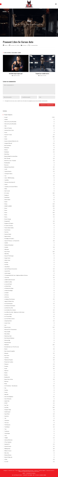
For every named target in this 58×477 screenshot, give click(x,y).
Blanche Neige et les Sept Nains (10, 156)
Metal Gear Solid (7, 336)
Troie (5, 435)
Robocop (6, 381)
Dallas (5, 188)
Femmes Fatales (7, 234)
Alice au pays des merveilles (10, 123)
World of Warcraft (8, 457)
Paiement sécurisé (50, 470)
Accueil (5, 117)
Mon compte (18, 470)
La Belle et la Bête (8, 281)
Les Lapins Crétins (8, 314)
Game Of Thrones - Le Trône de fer (11, 240)
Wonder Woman (7, 455)
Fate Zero (6, 232)
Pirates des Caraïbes (8, 362)
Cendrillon (6, 180)
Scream (5, 392)
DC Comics (6, 193)
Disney (5, 203)
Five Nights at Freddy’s (9, 238)
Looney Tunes (7, 323)
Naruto (5, 349)
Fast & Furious (7, 229)
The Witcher (7, 427)
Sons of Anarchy (7, 398)
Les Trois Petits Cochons (9, 318)
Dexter (5, 201)
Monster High (7, 340)
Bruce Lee (6, 165)
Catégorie (5, 470)
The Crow (6, 422)
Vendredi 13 (7, 444)
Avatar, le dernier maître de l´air (11, 141)
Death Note (6, 197)
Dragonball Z (7, 221)
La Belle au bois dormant (9, 279)
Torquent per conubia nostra (42, 73)
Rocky (5, 383)
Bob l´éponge (7, 158)
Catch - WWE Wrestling (9, 177)
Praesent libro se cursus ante (37, 24)
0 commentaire (34, 45)
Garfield (6, 242)
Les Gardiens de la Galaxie (10, 310)
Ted (5, 418)
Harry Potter (7, 251)
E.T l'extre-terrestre (8, 225)
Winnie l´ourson (7, 450)
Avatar (5, 139)
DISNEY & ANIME (8, 206)
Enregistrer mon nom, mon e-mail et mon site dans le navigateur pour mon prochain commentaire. (26, 100)
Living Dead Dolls (8, 320)
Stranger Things (7, 409)
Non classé (6, 355)
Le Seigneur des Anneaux (9, 299)
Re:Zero (6, 375)
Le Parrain (6, 294)
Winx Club (6, 453)
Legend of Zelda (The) (9, 301)
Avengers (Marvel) (8, 143)
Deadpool (6, 195)
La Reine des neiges (8, 290)
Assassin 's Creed (8, 134)
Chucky (5, 184)
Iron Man (6, 264)
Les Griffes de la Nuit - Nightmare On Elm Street (14, 312)
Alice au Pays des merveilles (10, 121)
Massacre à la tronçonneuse (10, 329)
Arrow (5, 132)
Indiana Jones (7, 260)
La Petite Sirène (7, 286)
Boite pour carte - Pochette (10, 160)
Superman (6, 416)
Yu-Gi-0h (6, 461)
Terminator (6, 420)
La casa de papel (8, 284)
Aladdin (6, 119)
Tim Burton (6, 431)
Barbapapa (6, 147)
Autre (5, 136)
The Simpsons (7, 424)
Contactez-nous (11, 470)
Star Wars (6, 407)
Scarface (6, 390)
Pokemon (6, 364)
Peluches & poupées (8, 359)
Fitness (25, 45)
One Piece (6, 357)
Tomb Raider (7, 433)
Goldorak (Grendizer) (8, 245)
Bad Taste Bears (7, 145)
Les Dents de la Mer (8, 307)
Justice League (7, 273)
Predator (6, 366)
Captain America (7, 171)
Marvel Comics (7, 327)
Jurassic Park (7, 271)
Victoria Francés (7, 446)
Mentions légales (42, 470)
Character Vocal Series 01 (9, 182)
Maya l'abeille (7, 331)
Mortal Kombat (7, 342)
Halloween (6, 249)
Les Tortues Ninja (8, 316)
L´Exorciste (6, 277)
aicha (6, 45)
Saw (5, 388)
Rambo (5, 372)
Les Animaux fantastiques (9, 305)
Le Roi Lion (6, 297)
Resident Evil (7, 377)
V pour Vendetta (7, 442)
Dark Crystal (7, 190)
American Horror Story (9, 130)
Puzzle (5, 368)
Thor (5, 429)
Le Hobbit (6, 292)
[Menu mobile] (56, 4)
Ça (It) (5, 169)
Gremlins (6, 247)
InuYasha (6, 262)
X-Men (5, 459)
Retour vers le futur (8, 379)
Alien (5, 125)
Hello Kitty (6, 253)
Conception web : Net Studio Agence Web (34, 475)
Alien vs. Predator (8, 128)
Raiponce (6, 370)
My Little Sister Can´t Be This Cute (11, 346)
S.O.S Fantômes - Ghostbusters (10, 385)
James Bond (6, 266)
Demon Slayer (7, 199)
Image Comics (7, 258)
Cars (5, 175)
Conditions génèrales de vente (27, 470)
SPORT (5, 403)
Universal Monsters (8, 440)
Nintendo (6, 353)
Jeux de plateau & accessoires (10, 268)
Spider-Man (6, 401)
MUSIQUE (6, 344)
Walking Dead (7, 448)
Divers (5, 208)
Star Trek (6, 405)
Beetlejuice (6, 152)
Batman (6, 149)
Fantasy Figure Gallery (9, 227)
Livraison (36, 470)
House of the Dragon (9, 255)
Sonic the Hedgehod (8, 396)
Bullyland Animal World (9, 167)
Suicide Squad (7, 411)
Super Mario (7, 413)
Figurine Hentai (7, 236)
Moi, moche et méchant (9, 338)
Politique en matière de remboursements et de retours (29, 471)
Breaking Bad (7, 162)
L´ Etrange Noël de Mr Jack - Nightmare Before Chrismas (16, 275)
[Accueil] (16, 24)
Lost (5, 325)
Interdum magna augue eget (15, 73)
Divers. (5, 216)
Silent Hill (6, 394)
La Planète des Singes (8, 288)
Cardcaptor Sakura (8, 173)
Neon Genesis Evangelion (9, 351)
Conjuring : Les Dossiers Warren (10, 186)
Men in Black (7, 333)
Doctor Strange (7, 219)
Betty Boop (6, 154)
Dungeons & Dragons (8, 223)
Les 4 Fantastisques (8, 303)
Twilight (6, 437)
